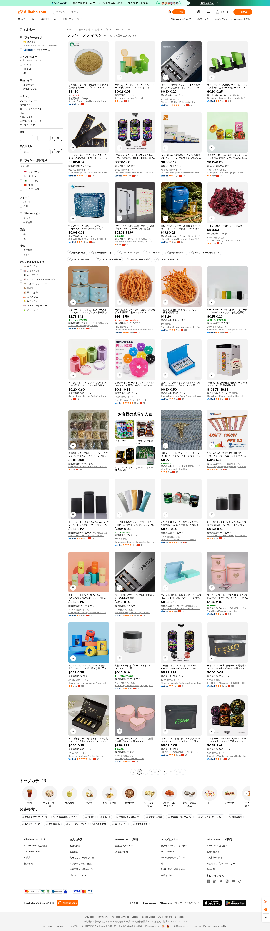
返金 (163, 863)
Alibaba (70, 29)
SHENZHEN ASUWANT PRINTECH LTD (87, 239)
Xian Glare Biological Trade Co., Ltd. (224, 240)
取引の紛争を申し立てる (173, 857)
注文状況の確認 (214, 857)
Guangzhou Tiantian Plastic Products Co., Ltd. (227, 98)
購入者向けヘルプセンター (174, 845)
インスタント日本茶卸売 (110, 259)
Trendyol (168, 917)
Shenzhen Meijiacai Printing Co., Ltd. (178, 102)
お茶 (106, 29)
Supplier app (150, 903)
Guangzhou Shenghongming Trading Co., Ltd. (135, 329)
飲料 (97, 29)
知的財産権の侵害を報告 (173, 869)
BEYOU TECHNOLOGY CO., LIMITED (178, 539)
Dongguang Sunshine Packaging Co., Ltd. (134, 542)
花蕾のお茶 (237, 817)
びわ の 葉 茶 (54, 824)
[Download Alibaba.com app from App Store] (212, 903)
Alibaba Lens (30, 903)
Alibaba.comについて (35, 839)
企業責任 (28, 857)
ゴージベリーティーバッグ (212, 817)
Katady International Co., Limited (130, 98)
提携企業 (211, 869)
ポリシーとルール (78, 875)
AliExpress (90, 917)
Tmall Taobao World (119, 917)
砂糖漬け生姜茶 (155, 817)
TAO (159, 917)
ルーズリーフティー (130, 253)
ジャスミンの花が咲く (81, 259)
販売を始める (213, 851)
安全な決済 (75, 845)
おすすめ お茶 (142, 824)
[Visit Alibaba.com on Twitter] (221, 881)
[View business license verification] (163, 926)
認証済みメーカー (124, 845)
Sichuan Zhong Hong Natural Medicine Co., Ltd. (88, 101)
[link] (266, 901)
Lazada (135, 917)
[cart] (209, 12)
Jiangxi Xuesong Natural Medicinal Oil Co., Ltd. (181, 239)
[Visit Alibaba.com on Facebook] (208, 881)
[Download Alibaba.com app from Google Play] (235, 903)
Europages (180, 917)
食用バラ (106, 817)
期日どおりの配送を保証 (82, 857)
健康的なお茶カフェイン (181, 817)
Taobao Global (148, 917)
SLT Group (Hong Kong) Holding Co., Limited (227, 466)
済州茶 (91, 817)
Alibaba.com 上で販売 (217, 845)
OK (58, 138)
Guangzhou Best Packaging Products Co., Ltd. (227, 172)
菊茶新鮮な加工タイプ (104, 253)
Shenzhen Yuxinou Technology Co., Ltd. (133, 241)
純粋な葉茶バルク (177, 253)
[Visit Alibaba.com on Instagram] (227, 881)
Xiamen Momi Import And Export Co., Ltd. (227, 535)
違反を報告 (166, 875)
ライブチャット (168, 851)
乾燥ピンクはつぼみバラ (129, 817)
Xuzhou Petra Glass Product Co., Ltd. (86, 535)
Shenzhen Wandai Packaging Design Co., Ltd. (135, 172)
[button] (169, 12)
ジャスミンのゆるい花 (169, 259)
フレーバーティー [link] (121, 29)
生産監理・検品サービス (82, 869)
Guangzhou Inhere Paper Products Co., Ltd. (181, 396)
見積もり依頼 (121, 851)
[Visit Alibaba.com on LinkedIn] (215, 881)
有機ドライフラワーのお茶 (36, 817)
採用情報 (28, 863)
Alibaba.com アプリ (170, 903)
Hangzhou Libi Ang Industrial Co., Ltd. (225, 396)
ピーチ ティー (121, 824)
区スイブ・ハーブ (32, 824)
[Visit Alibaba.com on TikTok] (240, 881)
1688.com (103, 917)
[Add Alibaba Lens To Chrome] (67, 903)
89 (177, 772)
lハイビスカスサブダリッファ (207, 253)
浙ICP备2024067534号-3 (214, 926)
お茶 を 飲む (101, 824)
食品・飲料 (84, 29)
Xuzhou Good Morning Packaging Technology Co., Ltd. (88, 396)
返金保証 (74, 851)
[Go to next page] (183, 772)
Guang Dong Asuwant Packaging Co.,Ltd (87, 172)
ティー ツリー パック (78, 824)
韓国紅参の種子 (78, 253)
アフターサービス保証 (81, 863)
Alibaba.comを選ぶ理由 (35, 845)
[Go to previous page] (133, 772)
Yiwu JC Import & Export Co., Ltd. (130, 400)
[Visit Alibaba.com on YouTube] (233, 881)
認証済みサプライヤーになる (221, 863)
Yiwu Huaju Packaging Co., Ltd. (83, 325)
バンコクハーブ (154, 253)
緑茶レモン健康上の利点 (140, 259)
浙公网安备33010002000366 (186, 926)
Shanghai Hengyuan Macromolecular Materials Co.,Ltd (181, 172)
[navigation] (41, 401)
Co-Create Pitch (32, 851)
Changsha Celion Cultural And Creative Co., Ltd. (88, 466)
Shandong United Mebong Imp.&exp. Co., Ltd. (227, 329)
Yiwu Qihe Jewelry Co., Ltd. (174, 469)
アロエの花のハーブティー (67, 817)
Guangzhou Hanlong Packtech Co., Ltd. (87, 612)
